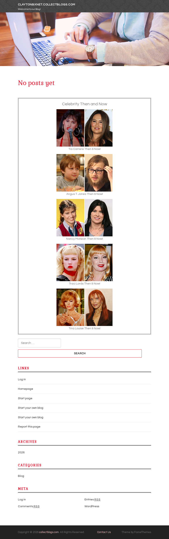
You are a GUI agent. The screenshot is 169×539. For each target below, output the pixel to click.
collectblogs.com (49, 532)
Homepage (25, 388)
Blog (21, 476)
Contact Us (104, 532)
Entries (92, 499)
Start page (25, 398)
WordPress (91, 506)
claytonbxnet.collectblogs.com (46, 4)
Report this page (29, 426)
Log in (22, 379)
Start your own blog (30, 407)
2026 (21, 452)
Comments (29, 506)
